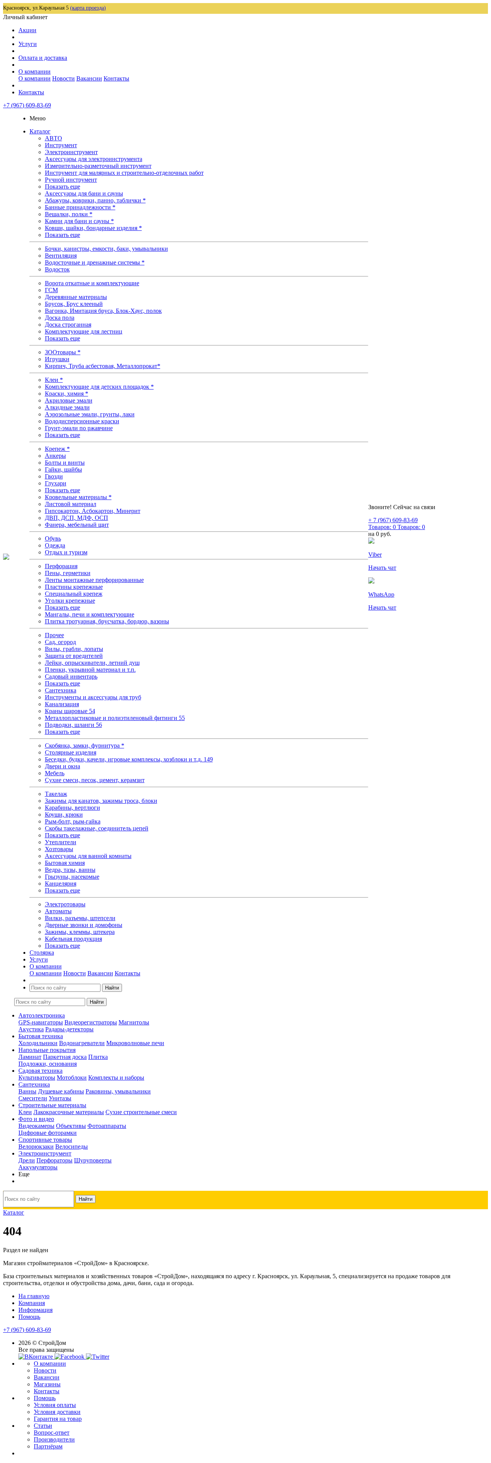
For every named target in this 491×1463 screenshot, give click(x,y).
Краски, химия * (66, 393)
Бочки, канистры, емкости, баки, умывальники (106, 248)
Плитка (98, 1057)
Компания (31, 1303)
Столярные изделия (70, 752)
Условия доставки (57, 1412)
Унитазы (60, 1098)
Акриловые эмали (68, 400)
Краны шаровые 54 (70, 711)
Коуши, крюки (64, 814)
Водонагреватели (82, 1043)
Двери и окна (62, 766)
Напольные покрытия (47, 1050)
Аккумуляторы (38, 1167)
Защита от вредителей (74, 656)
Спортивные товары (45, 1139)
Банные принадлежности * (80, 207)
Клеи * (54, 379)
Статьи (43, 1425)
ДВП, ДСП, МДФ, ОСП (76, 518)
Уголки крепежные (70, 600)
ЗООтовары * (63, 352)
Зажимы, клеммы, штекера (80, 932)
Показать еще (62, 186)
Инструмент (61, 145)
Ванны (27, 1091)
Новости (63, 78)
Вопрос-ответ (51, 1432)
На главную (33, 1296)
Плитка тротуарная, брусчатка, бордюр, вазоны (107, 621)
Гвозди (54, 476)
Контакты (116, 78)
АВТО (53, 138)
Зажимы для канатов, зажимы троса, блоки (101, 800)
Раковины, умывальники (118, 1091)
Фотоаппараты (106, 1126)
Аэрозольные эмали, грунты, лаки (90, 414)
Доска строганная (68, 324)
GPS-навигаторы (40, 1022)
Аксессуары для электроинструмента (93, 159)
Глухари (55, 483)
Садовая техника (40, 1070)
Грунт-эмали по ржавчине (79, 428)
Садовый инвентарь (71, 676)
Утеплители (60, 842)
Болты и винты (65, 462)
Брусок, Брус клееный (74, 304)
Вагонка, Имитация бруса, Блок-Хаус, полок (103, 310)
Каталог (40, 131)
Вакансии (89, 78)
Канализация (62, 704)
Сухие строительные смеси (141, 1112)
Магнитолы (134, 1022)
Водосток (57, 269)
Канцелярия (60, 883)
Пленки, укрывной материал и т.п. (90, 669)
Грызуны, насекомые (72, 876)
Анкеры (55, 455)
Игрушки (57, 359)
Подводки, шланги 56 (73, 725)
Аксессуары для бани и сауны (84, 193)
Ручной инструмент (71, 179)
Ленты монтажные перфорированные (94, 580)
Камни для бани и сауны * (79, 221)
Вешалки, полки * (68, 214)
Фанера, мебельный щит (77, 524)
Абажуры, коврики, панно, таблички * (95, 200)
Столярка (42, 952)
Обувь (53, 538)
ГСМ (51, 290)
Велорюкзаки (36, 1146)
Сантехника (60, 690)
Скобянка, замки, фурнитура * (84, 745)
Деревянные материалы (76, 297)
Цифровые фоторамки (47, 1132)
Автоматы (58, 911)
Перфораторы (54, 1160)
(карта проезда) (88, 8)
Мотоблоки (72, 1077)
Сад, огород (60, 642)
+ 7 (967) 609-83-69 (393, 520)
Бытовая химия (65, 863)
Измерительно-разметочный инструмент (98, 166)
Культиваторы (36, 1077)
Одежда (55, 545)
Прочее (54, 635)
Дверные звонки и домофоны (83, 925)
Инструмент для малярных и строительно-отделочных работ (124, 172)
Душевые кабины (61, 1091)
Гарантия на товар (58, 1418)
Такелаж (56, 794)
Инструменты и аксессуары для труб (93, 697)
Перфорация (61, 566)
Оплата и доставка (42, 57)
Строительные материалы (52, 1105)
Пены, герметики (68, 573)
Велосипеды (71, 1146)
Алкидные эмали (67, 407)
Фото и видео (36, 1119)
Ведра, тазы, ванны (70, 869)
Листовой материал (70, 504)
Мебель (54, 773)
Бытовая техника (40, 1036)
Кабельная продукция (73, 938)
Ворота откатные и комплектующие (92, 283)
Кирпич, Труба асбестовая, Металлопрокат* (102, 366)
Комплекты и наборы (116, 1077)
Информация (35, 1310)
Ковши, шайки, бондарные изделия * (93, 228)
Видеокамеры (36, 1126)
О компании (34, 71)
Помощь (29, 1316)
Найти (112, 988)
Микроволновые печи (135, 1043)
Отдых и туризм (66, 552)
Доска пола (59, 317)
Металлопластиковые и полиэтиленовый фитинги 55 (115, 718)
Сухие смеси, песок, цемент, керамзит (95, 780)
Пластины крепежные (74, 587)
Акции (27, 30)
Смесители (32, 1098)
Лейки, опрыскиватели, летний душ (92, 662)
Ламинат (29, 1057)
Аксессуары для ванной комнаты (88, 856)
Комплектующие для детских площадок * (99, 386)
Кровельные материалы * (78, 497)
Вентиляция (61, 255)
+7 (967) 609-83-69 (27, 105)
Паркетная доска (65, 1057)
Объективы (71, 1126)
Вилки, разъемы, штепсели (80, 918)
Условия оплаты (55, 1405)
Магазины (47, 1384)
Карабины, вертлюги (72, 807)
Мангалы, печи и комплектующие (89, 614)
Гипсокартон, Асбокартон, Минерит (92, 511)
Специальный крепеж (73, 593)
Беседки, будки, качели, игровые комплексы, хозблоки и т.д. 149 (129, 759)
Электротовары (65, 904)
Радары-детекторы (69, 1029)
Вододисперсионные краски (82, 421)
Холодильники (38, 1043)
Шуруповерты (93, 1160)
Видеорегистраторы (90, 1022)
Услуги (27, 44)
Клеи (25, 1112)
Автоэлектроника (41, 1015)
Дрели (26, 1160)
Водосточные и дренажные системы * (95, 262)
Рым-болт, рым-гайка (73, 821)
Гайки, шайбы (63, 469)
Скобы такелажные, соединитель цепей (96, 828)
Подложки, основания (47, 1063)
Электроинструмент (71, 152)
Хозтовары (59, 849)
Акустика (31, 1029)
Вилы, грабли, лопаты (74, 649)
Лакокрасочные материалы (68, 1112)
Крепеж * (57, 448)
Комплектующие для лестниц (83, 331)
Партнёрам (48, 1446)
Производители (54, 1439)
